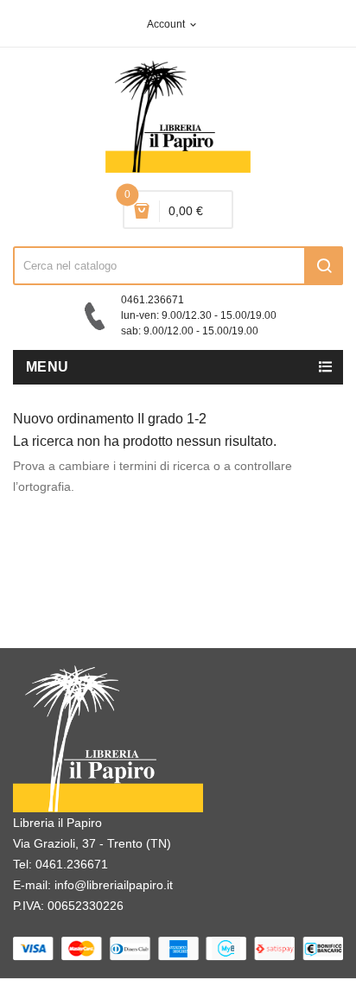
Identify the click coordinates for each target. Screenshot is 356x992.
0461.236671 (71, 864)
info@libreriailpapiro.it (113, 885)
